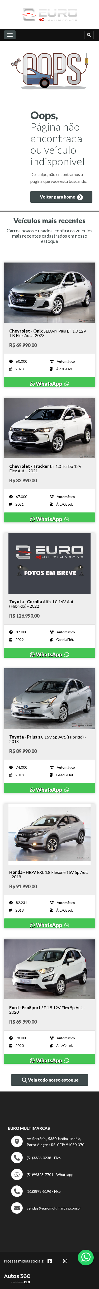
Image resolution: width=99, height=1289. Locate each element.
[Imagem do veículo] (49, 292)
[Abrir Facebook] (54, 1264)
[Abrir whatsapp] (86, 1257)
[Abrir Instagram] (69, 1264)
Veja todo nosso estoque (53, 1079)
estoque (49, 241)
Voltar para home (58, 196)
